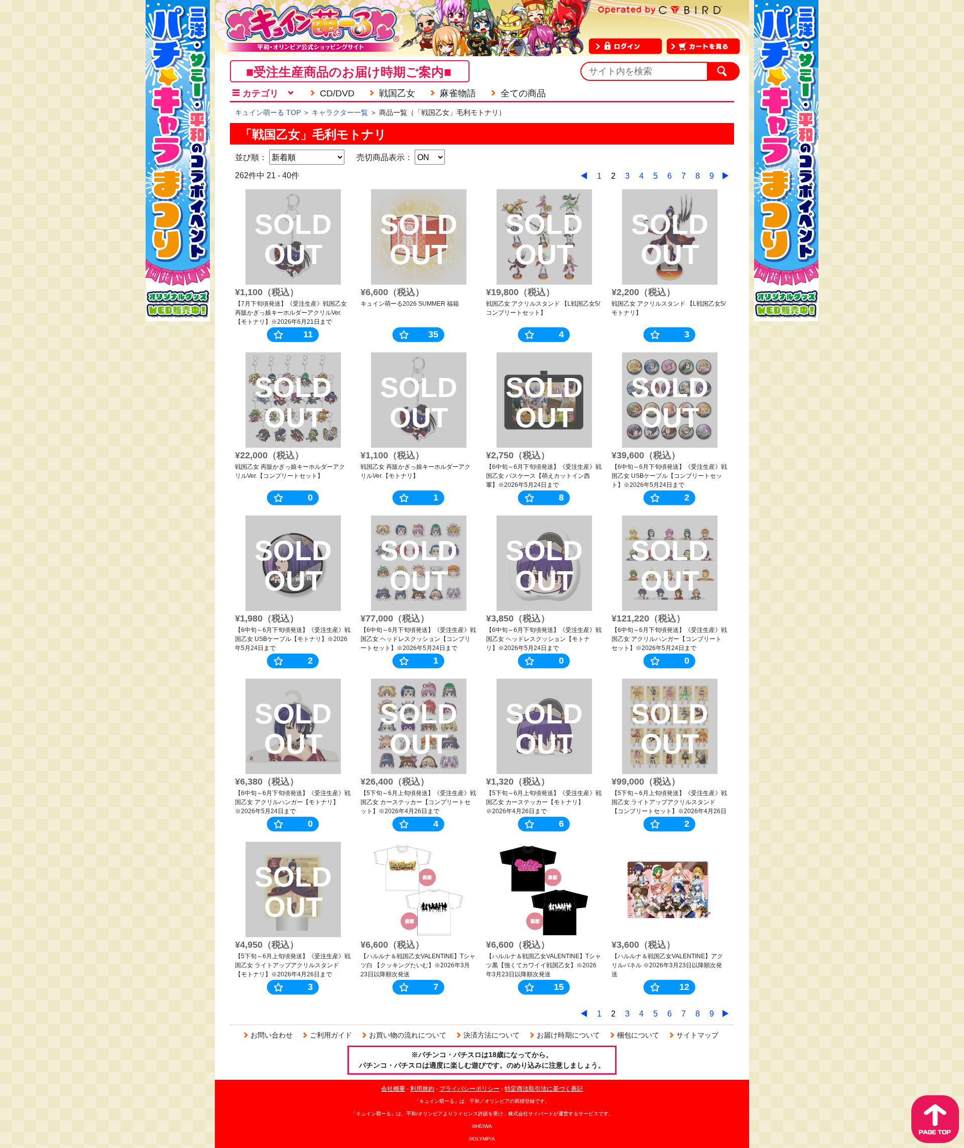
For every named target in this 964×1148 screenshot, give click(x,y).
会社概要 (393, 1088)
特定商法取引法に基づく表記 (544, 1088)
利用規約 (422, 1088)
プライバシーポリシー (469, 1088)
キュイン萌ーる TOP (268, 112)
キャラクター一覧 (340, 112)
